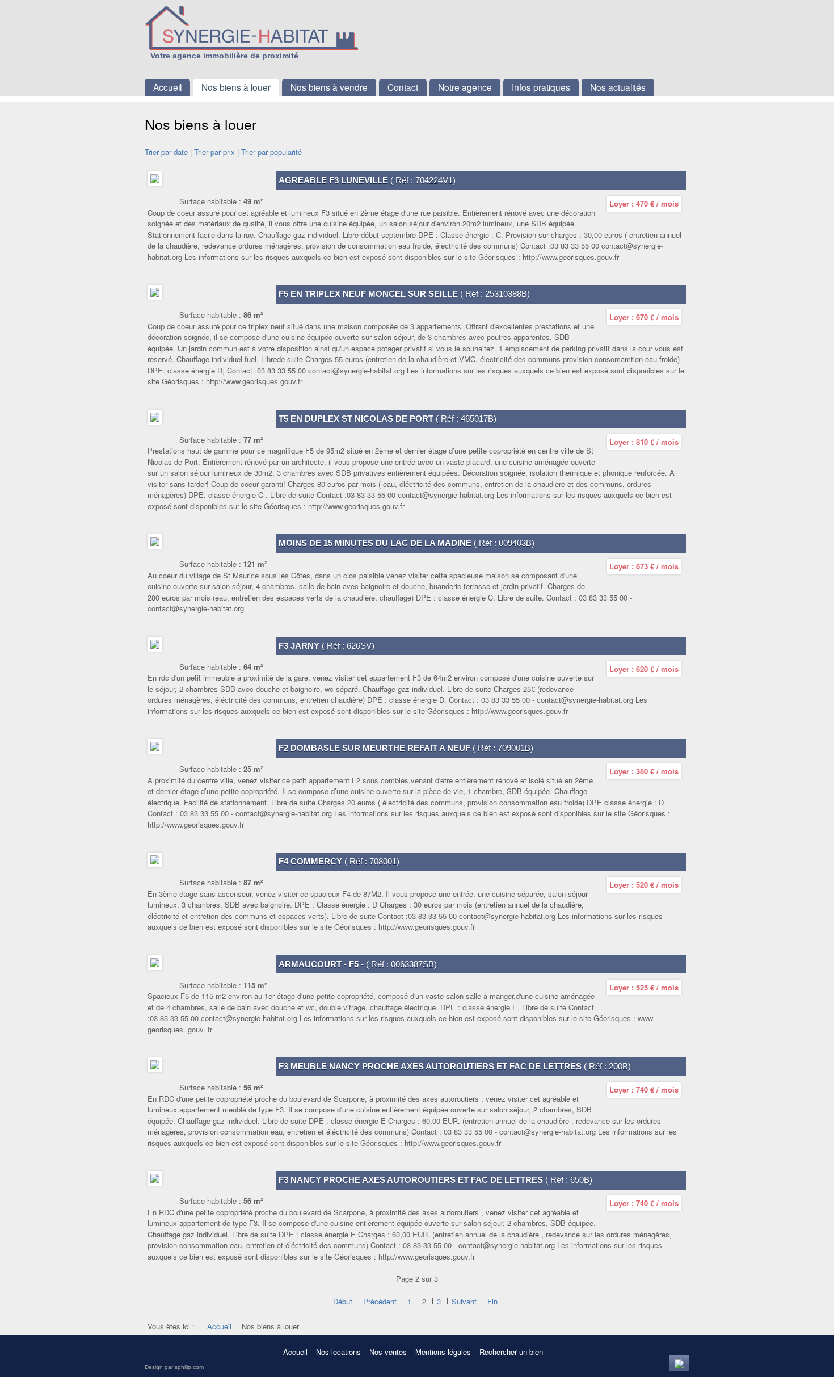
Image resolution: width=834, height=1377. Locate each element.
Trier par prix (214, 151)
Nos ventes (388, 1351)
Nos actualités (618, 87)
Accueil (167, 87)
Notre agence (465, 87)
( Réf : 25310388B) (404, 294)
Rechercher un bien (511, 1351)
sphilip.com (189, 1367)
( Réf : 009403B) (406, 543)
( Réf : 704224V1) (367, 180)
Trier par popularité (271, 151)
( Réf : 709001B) (406, 748)
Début (342, 1301)
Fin (492, 1301)
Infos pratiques (541, 87)
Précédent (380, 1301)
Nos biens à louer (236, 87)
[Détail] (155, 178)
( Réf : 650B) (435, 1180)
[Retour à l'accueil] (278, 28)
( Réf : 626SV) (326, 645)
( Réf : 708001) (339, 861)
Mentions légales (443, 1351)
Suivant (464, 1301)
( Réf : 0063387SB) (358, 964)
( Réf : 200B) (455, 1066)
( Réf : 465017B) (387, 418)
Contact (402, 87)
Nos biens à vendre (329, 87)
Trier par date (166, 151)
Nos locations (338, 1351)
